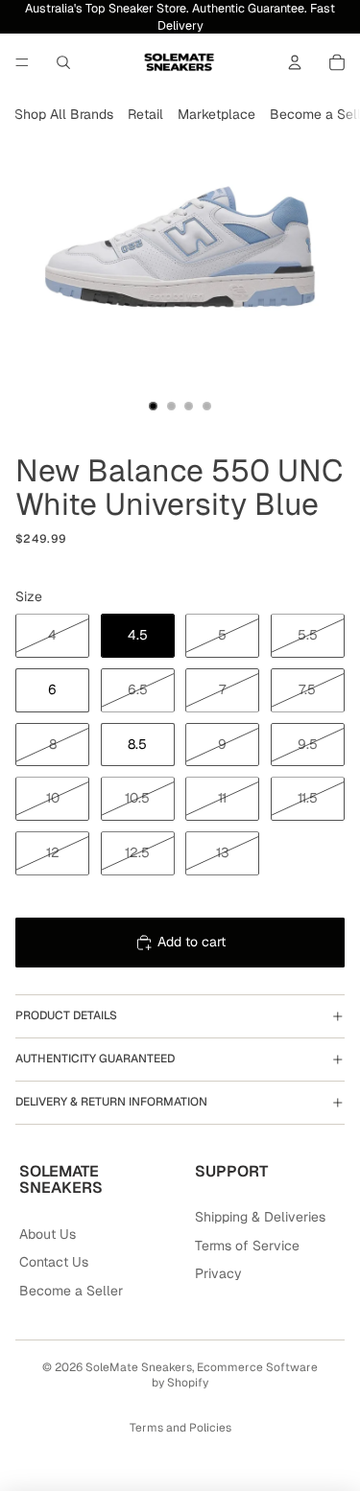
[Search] (63, 62)
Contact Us (53, 1261)
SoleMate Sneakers (138, 1367)
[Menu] (22, 62)
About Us (47, 1234)
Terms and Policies (180, 1427)
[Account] (295, 62)
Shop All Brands (63, 114)
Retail (145, 114)
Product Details (66, 1015)
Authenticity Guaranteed (95, 1058)
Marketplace (216, 114)
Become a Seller (71, 1290)
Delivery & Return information (111, 1101)
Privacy (218, 1273)
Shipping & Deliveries (260, 1216)
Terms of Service (247, 1245)
